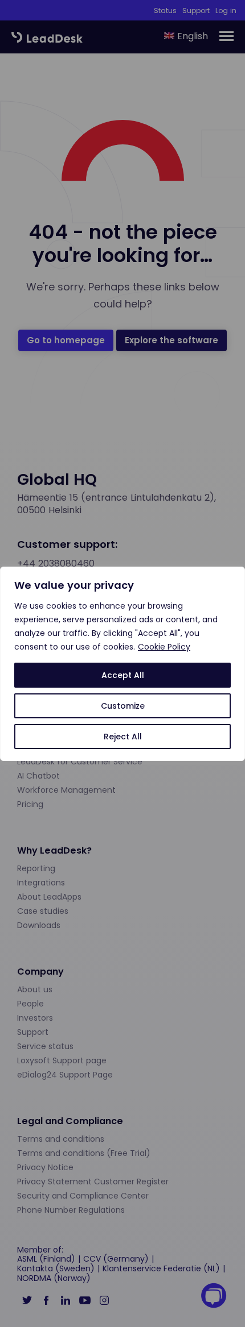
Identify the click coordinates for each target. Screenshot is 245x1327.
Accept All (122, 675)
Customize (123, 706)
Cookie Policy (164, 646)
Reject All (123, 736)
